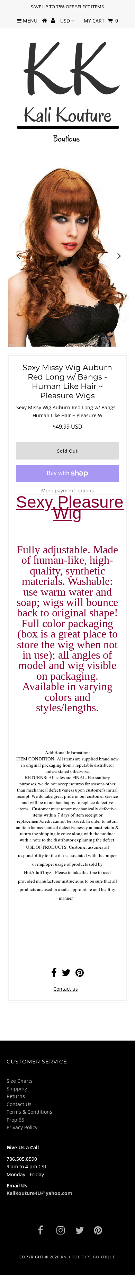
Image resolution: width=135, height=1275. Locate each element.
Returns (16, 1096)
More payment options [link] (67, 490)
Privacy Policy (22, 1127)
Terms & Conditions (29, 1111)
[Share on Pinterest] (79, 974)
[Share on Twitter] (66, 974)
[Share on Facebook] (54, 974)
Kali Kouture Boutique (88, 1256)
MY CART (101, 20)
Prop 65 (15, 1119)
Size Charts (20, 1081)
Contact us (65, 989)
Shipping (17, 1088)
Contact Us (19, 1104)
